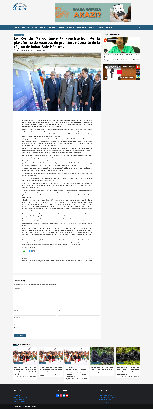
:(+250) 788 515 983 (107, 395)
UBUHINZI (61, 28)
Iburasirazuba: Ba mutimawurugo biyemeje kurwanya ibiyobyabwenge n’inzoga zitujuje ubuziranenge (76, 371)
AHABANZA (16, 28)
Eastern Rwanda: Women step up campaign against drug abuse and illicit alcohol (51, 369)
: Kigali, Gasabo (106, 402)
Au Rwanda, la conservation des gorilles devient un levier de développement (102, 369)
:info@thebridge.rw (106, 399)
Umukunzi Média (106, 62)
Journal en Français (18, 35)
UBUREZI (43, 28)
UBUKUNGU (25, 28)
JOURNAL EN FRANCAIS (95, 28)
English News (43, 363)
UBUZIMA (34, 28)
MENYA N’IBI (70, 28)
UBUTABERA (52, 28)
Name (16, 310)
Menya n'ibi (68, 363)
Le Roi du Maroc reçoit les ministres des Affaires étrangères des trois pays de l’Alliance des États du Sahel (39, 260)
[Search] (139, 27)
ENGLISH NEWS (81, 28)
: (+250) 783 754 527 (107, 397)
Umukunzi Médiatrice (108, 374)
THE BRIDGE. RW (40, 50)
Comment (17, 289)
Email (60, 310)
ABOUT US (108, 28)
